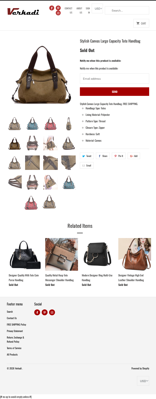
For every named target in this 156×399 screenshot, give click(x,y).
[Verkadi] (23, 10)
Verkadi (18, 368)
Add (136, 156)
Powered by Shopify (140, 368)
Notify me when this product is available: (100, 60)
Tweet (88, 156)
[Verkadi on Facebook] (51, 8)
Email (88, 165)
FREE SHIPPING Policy (16, 324)
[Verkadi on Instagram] (58, 12)
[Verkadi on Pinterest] (58, 8)
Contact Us (68, 10)
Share (104, 156)
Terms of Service (14, 348)
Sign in (88, 10)
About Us (79, 10)
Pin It (120, 156)
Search (10, 311)
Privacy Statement (15, 331)
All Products (12, 354)
